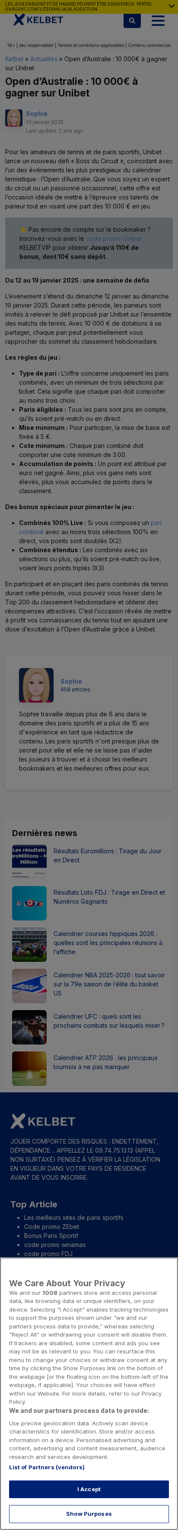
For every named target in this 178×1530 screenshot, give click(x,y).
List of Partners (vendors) (47, 1467)
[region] (89, 1393)
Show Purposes (89, 1513)
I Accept (89, 1489)
